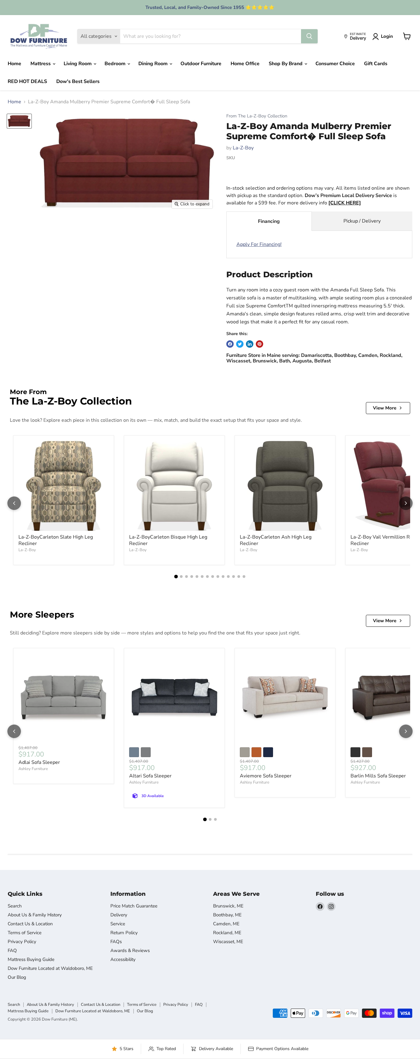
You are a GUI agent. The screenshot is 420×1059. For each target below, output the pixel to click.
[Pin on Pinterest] (259, 344)
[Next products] (406, 503)
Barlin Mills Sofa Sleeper (378, 776)
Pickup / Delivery (362, 221)
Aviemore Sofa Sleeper (265, 776)
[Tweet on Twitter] (240, 344)
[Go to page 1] (176, 577)
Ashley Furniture (33, 769)
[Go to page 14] (244, 576)
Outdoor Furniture (200, 63)
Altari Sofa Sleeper (150, 776)
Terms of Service (25, 933)
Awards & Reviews (130, 950)
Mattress (41, 63)
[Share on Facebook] (230, 344)
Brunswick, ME (228, 906)
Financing (269, 221)
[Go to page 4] (191, 576)
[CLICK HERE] (344, 203)
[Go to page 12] (233, 576)
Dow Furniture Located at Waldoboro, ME (50, 968)
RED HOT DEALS (27, 81)
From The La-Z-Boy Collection (256, 116)
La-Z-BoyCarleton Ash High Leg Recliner (275, 540)
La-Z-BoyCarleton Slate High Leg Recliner (55, 540)
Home (14, 63)
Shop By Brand (286, 63)
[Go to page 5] (197, 576)
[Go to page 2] (181, 576)
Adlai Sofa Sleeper (39, 762)
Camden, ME (226, 924)
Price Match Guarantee (133, 906)
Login (387, 36)
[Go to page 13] (238, 576)
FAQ (12, 950)
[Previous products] (14, 503)
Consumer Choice (335, 63)
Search (15, 906)
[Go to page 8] (212, 576)
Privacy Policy (22, 941)
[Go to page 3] (186, 576)
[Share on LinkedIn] (249, 344)
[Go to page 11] (228, 576)
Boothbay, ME (227, 915)
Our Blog (17, 977)
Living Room (78, 63)
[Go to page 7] (207, 576)
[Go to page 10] (223, 576)
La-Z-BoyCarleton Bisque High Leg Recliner (168, 540)
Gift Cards (375, 63)
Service (117, 924)
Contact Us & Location (30, 924)
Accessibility (123, 959)
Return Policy (124, 933)
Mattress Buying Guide (31, 959)
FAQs (116, 941)
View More (384, 408)
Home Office (245, 63)
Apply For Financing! (259, 244)
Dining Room (153, 63)
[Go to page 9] (217, 576)
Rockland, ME (227, 933)
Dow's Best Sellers (78, 81)
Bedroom (116, 63)
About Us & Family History (35, 915)
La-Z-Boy (243, 147)
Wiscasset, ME (228, 941)
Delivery (118, 915)
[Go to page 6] (202, 576)
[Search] (309, 36)
